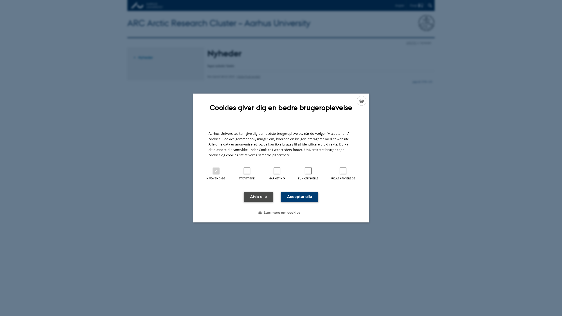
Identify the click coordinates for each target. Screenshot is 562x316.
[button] (281, 212)
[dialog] (281, 157)
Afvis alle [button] (258, 196)
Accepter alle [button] (299, 196)
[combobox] (361, 101)
